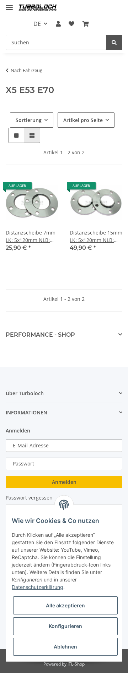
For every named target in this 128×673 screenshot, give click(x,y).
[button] (58, 24)
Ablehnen (65, 647)
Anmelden (64, 482)
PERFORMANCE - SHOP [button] (40, 334)
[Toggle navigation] (9, 4)
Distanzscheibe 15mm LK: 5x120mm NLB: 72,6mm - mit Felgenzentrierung (96, 236)
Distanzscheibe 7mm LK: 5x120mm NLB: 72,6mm (30, 236)
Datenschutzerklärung (37, 587)
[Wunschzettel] (71, 24)
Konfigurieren (65, 626)
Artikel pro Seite (83, 120)
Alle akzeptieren (65, 605)
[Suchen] (114, 42)
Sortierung (29, 120)
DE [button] (37, 24)
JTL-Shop (76, 664)
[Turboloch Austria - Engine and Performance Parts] (37, 8)
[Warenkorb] (85, 24)
